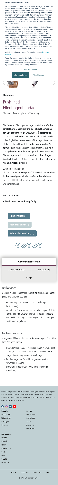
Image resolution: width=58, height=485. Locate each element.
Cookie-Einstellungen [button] (29, 69)
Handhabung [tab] (44, 269)
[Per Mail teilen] (24, 247)
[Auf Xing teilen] (40, 247)
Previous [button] (4, 81)
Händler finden (17, 215)
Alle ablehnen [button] (38, 75)
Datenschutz (37, 472)
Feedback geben (18, 224)
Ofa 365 (4, 459)
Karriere (28, 421)
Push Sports (5, 462)
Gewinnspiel (30, 428)
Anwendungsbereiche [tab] (29, 261)
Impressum (25, 472)
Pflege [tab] (29, 277)
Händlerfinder (31, 414)
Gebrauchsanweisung (20, 233)
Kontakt (13, 472)
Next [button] (53, 81)
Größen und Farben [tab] (16, 269)
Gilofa (3, 452)
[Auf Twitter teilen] (35, 247)
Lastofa (3, 445)
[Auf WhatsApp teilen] (29, 247)
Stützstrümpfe (6, 418)
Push (3, 455)
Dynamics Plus (6, 448)
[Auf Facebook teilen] (18, 247)
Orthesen (4, 425)
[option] (17, 81)
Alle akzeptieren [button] (20, 75)
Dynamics (4, 441)
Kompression (5, 414)
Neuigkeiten (30, 425)
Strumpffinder (30, 418)
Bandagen (5, 421)
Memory (4, 438)
